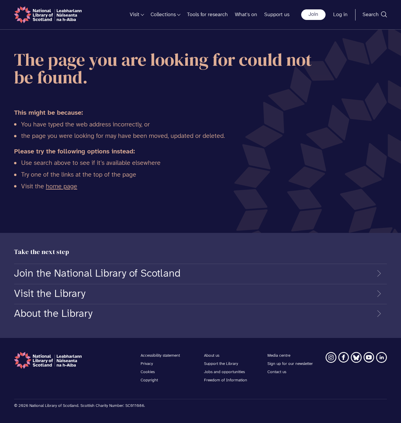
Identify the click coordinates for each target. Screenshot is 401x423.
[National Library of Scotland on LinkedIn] (381, 357)
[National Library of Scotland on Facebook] (343, 357)
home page (61, 186)
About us (211, 355)
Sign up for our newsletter (290, 364)
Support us (276, 15)
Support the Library (221, 364)
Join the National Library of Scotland (97, 273)
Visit (134, 15)
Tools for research (207, 15)
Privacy (147, 364)
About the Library (53, 313)
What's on (246, 15)
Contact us (276, 372)
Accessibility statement (160, 355)
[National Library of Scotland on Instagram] (331, 357)
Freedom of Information (225, 380)
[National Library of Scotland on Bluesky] (356, 357)
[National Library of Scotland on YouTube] (368, 357)
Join (313, 14)
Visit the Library (49, 294)
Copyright (149, 380)
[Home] (48, 14)
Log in (340, 15)
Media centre (278, 355)
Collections (163, 15)
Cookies (148, 372)
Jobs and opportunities (224, 372)
